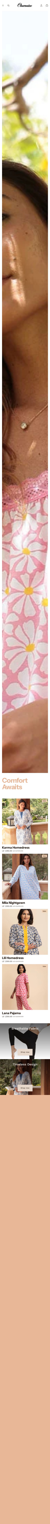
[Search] (8, 5)
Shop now (25, 1052)
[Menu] (3, 5)
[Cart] (47, 5)
